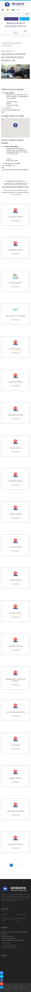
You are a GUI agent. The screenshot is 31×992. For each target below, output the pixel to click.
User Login (25, 19)
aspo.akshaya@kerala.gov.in (9, 945)
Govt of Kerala (21, 914)
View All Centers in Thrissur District (12, 43)
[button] (15, 125)
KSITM (4, 914)
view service (15, 220)
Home (25, 31)
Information (24, 987)
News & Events (8, 989)
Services (16, 987)
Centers (15, 33)
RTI (16, 989)
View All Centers (8, 45)
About (9, 987)
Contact (21, 989)
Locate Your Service (11, 19)
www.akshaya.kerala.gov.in (9, 947)
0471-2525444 (6, 943)
